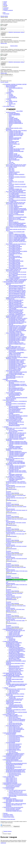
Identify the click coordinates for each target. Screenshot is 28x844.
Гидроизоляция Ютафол (14, 741)
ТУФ (10, 126)
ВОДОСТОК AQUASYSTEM (16, 724)
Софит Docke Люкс (13, 692)
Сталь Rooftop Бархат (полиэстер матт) (18, 793)
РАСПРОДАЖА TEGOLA (15, 354)
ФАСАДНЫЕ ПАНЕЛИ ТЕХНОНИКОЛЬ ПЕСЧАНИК (16, 260)
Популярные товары (8, 814)
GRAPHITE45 (12, 639)
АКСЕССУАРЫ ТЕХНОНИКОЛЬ (17, 462)
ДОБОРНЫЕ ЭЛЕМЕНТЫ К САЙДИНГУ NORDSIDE (15, 447)
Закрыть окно (4, 43)
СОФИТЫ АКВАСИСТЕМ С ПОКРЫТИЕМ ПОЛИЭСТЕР (16, 705)
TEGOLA (11, 90)
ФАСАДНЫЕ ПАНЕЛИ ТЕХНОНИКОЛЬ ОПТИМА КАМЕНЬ (18, 250)
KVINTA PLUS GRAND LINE (16, 635)
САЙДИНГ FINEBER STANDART (17, 453)
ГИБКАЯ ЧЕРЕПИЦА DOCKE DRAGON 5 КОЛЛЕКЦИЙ (16, 300)
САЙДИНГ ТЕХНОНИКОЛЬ (16, 461)
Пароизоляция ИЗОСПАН (15, 746)
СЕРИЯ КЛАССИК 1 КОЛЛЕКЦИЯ (17, 326)
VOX (10, 105)
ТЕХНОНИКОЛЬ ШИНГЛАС (16, 88)
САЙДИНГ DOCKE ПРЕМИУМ (16, 435)
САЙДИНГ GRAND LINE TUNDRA (17, 470)
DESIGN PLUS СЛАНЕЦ (15, 218)
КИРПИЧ (11, 136)
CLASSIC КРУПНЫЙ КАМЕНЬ (16, 212)
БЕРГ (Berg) (11, 168)
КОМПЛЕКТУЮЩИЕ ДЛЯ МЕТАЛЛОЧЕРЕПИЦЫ (15, 394)
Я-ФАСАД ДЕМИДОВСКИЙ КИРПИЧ (18, 237)
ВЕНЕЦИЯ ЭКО (13, 142)
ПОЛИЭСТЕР (12, 640)
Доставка (5, 5)
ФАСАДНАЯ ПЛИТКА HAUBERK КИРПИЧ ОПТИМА (17, 407)
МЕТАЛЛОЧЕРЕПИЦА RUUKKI (17, 389)
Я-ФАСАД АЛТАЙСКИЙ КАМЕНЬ (17, 235)
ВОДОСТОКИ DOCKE (14, 726)
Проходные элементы (14, 775)
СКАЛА (11, 124)
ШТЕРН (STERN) (13, 173)
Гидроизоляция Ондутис (14, 740)
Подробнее (8, 491)
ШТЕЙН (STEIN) (13, 167)
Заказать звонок (4, 16)
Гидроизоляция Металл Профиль (16, 736)
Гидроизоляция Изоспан (14, 739)
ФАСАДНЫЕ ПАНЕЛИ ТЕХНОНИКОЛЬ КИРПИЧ (15, 248)
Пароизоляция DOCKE (14, 745)
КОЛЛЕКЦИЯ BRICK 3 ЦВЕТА (16, 335)
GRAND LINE (12, 96)
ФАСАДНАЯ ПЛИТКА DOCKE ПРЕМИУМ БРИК (16, 422)
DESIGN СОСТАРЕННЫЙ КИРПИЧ (17, 225)
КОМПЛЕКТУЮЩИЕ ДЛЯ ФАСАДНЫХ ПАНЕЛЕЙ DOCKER (17, 190)
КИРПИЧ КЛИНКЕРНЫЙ (15, 122)
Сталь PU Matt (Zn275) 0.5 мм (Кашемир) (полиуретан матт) (15, 792)
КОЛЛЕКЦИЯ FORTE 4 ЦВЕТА (16, 361)
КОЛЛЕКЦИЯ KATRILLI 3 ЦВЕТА (17, 363)
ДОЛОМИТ (11, 117)
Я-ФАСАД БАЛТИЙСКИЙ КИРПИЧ (17, 236)
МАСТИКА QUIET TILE (14, 346)
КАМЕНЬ (11, 147)
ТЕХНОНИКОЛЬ (13, 97)
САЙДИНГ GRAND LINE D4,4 (16, 467)
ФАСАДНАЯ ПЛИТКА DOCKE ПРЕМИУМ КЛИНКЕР (16, 425)
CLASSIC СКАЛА (13, 205)
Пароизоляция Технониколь (15, 743)
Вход (4, 12)
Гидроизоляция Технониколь (15, 735)
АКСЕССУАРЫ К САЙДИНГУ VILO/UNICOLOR (16, 431)
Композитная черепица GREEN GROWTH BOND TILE (16, 666)
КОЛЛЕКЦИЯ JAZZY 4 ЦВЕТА (16, 362)
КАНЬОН (11, 152)
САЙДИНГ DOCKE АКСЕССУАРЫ (17, 437)
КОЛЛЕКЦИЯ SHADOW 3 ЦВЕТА (17, 340)
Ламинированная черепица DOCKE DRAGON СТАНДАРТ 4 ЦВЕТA (17, 296)
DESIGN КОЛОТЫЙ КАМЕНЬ (16, 224)
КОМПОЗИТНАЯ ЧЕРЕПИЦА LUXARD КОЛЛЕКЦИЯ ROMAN (17, 654)
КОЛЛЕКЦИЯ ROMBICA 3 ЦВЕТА (17, 339)
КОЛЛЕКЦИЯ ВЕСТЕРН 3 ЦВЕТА (17, 319)
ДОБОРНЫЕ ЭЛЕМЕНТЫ (15, 331)
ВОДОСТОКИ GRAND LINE (16, 728)
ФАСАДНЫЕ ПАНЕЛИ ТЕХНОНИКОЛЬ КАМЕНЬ (15, 246)
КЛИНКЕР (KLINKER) (14, 172)
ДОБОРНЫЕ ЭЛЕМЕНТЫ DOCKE (17, 314)
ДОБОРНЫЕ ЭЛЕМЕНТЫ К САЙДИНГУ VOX (15, 480)
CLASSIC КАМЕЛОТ (14, 207)
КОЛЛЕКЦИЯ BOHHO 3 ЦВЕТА (17, 334)
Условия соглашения (8, 10)
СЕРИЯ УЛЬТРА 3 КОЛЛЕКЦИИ (16, 329)
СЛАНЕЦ (11, 180)
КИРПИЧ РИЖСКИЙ (14, 139)
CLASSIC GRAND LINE (14, 631)
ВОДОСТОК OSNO (13, 717)
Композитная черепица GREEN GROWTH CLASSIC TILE (16, 669)
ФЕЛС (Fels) (11, 170)
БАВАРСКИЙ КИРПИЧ (14, 114)
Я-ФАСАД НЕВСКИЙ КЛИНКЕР (17, 240)
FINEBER (11, 95)
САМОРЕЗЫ (12, 396)
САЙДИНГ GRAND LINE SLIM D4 (17, 465)
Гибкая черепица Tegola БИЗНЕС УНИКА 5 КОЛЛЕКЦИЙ (16, 353)
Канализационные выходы (15, 774)
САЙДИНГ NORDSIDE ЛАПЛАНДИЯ (18, 442)
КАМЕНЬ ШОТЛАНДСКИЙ (15, 135)
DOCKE (11, 94)
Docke (10, 89)
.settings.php (3, 842)
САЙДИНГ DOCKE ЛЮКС (15, 436)
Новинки (5, 813)
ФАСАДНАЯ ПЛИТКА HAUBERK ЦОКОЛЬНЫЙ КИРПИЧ (17, 409)
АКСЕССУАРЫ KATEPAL (15, 369)
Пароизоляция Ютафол (14, 748)
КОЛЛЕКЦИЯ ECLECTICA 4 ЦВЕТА (18, 336)
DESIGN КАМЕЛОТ (13, 222)
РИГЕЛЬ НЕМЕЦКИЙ (14, 159)
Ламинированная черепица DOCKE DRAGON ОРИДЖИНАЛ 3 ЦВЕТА (17, 291)
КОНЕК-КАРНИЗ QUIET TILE (16, 342)
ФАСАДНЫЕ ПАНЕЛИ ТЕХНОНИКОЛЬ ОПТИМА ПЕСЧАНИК (15, 257)
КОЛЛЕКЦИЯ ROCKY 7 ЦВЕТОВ (17, 367)
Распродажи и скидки (8, 815)
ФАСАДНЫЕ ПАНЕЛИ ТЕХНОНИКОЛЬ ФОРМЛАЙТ (16, 265)
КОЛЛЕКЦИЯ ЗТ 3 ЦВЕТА (15, 368)
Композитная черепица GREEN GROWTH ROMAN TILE (16, 671)
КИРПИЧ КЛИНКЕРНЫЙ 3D (16, 123)
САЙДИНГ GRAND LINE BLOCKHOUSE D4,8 (15, 469)
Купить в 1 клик (10, 492)
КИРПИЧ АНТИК (13, 153)
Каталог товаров (4, 82)
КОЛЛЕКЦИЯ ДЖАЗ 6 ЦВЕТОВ (16, 320)
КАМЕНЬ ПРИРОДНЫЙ (15, 120)
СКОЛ (10, 125)
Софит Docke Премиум (14, 690)
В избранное (9, 494)
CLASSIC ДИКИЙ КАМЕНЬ (15, 206)
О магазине (6, 7)
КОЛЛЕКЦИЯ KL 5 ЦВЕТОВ (16, 364)
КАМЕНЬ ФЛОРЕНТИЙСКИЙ (16, 151)
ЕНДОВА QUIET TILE (14, 341)
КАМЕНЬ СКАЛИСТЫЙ (15, 131)
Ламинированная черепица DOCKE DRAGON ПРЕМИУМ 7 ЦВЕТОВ (17, 293)
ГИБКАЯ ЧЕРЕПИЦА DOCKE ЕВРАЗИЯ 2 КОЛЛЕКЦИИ (16, 303)
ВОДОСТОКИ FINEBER (14, 731)
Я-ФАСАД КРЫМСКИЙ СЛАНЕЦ (17, 239)
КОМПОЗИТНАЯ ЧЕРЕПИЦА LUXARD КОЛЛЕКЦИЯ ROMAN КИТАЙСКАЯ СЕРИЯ (17, 657)
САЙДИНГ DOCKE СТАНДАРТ (16, 434)
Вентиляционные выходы (15, 773)
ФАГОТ (10, 140)
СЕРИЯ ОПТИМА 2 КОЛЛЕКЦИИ (17, 328)
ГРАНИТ (11, 145)
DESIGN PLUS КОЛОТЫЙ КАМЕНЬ (17, 217)
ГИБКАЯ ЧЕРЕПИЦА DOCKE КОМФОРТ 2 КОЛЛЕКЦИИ (16, 305)
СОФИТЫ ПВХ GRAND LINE (16, 698)
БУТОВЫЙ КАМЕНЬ (14, 141)
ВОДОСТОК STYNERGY (15, 718)
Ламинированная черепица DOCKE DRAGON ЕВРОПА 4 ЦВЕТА (17, 286)
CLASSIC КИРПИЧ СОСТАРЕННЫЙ (18, 209)
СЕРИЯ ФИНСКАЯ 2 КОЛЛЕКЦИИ (17, 330)
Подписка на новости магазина (8, 819)
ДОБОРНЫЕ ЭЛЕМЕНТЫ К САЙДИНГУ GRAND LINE (15, 475)
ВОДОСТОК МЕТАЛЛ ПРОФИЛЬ (17, 719)
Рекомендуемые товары (8, 816)
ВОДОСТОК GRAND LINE (15, 723)
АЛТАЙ (11, 179)
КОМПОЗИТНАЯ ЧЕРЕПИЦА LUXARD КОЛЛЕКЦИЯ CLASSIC (17, 648)
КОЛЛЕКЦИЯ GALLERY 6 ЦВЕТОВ (17, 337)
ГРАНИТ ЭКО (12, 146)
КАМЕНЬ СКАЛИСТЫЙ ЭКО (16, 133)
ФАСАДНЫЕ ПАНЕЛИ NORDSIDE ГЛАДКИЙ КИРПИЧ (17, 193)
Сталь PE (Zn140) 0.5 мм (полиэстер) (17, 790)
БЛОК (10, 116)
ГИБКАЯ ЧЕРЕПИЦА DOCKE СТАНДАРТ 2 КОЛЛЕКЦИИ (16, 313)
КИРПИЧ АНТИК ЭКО (14, 155)
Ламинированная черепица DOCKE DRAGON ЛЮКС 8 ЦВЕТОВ (17, 288)
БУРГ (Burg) (11, 169)
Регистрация (6, 13)
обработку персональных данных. (16, 32)
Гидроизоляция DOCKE (14, 737)
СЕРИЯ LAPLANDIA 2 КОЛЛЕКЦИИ (18, 372)
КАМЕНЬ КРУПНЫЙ (14, 119)
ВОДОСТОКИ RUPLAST (15, 730)
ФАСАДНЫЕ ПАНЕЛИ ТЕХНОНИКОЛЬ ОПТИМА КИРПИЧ (18, 268)
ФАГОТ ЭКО (12, 163)
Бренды (5, 4)
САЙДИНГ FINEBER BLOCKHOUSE (18, 452)
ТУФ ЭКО (11, 162)
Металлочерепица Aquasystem (16, 387)
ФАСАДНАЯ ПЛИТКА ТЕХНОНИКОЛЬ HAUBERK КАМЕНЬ (16, 412)
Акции (4, 2)
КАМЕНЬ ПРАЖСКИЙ (14, 150)
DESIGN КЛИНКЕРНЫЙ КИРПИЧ (17, 223)
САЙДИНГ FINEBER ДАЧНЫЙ (16, 454)
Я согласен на (13, 32)
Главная (5, 1)
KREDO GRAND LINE (14, 634)
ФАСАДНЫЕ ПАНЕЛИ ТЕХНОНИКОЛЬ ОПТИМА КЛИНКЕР (15, 254)
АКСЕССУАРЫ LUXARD (15, 659)
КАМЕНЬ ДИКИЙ (13, 118)
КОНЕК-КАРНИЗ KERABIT (15, 373)
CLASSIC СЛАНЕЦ (13, 213)
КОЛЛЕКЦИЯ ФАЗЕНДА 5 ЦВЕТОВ (18, 325)
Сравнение (16, 492)
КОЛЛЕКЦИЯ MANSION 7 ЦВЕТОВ (18, 365)
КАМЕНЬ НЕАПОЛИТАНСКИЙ (16, 148)
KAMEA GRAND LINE (14, 632)
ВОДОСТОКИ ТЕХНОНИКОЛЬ (16, 729)
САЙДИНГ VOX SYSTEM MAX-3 (17, 478)
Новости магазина (6, 825)
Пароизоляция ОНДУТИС (15, 747)
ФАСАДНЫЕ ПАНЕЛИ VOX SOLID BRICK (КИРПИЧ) (17, 275)
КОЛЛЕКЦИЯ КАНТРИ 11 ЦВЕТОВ (17, 322)
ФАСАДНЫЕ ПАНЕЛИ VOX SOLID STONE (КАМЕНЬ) (17, 272)
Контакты (5, 9)
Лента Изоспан (12, 751)
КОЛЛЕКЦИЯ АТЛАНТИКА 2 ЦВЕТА (18, 318)
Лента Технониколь (13, 752)
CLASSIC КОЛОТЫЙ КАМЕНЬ (16, 211)
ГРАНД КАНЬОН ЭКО (14, 144)
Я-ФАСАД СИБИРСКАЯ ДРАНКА (17, 234)
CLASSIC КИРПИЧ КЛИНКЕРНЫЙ (17, 208)
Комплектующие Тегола (14, 356)
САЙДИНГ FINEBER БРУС (15, 451)
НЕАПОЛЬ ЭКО (13, 158)
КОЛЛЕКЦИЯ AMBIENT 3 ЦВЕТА (17, 359)
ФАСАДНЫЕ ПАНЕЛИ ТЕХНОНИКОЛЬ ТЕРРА (15, 263)
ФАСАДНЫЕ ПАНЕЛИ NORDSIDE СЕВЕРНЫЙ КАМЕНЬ (17, 196)
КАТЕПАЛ (11, 91)
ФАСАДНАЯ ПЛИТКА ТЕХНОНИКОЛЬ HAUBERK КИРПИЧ (18, 415)
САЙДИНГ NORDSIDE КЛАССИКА (17, 441)
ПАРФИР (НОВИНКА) (14, 113)
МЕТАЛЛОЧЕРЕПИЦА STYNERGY (17, 384)
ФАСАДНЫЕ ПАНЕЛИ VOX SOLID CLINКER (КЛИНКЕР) (17, 277)
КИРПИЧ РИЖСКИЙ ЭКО (15, 156)
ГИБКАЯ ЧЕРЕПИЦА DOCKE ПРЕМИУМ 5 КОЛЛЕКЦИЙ (16, 310)
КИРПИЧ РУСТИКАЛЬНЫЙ (16, 157)
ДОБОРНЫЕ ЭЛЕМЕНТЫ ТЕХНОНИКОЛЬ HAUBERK (16, 418)
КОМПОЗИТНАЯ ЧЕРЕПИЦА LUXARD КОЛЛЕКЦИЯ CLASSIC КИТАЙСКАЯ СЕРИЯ (17, 651)
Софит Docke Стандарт (14, 691)
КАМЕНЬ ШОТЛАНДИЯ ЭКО (16, 134)
